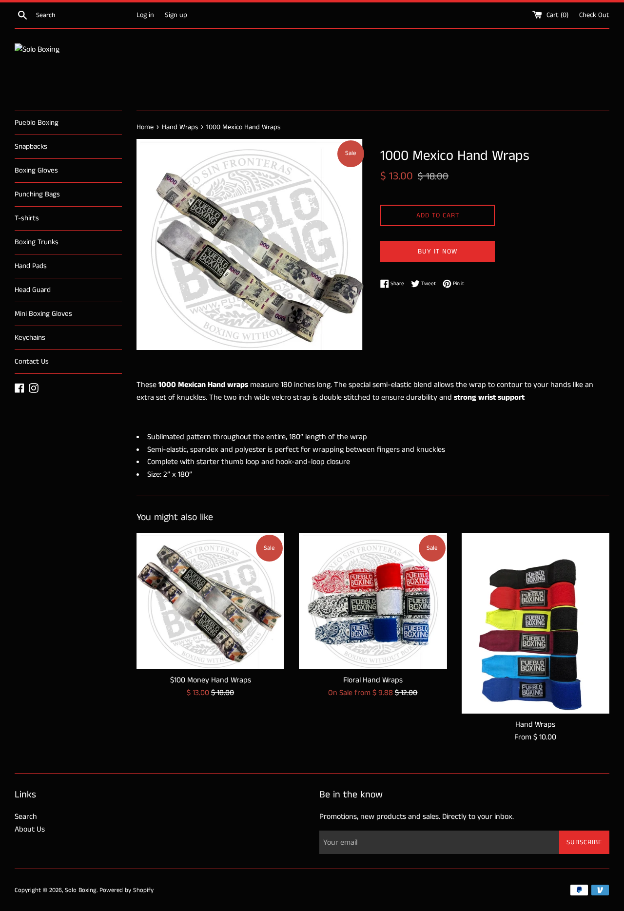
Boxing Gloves (36, 170)
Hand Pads (31, 266)
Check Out (594, 15)
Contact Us (32, 361)
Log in (145, 15)
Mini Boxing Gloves (43, 314)
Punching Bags (37, 194)
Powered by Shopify (126, 890)
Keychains (30, 337)
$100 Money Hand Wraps (210, 680)
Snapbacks (31, 146)
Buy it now (437, 251)
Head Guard (33, 290)
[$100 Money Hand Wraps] (210, 601)
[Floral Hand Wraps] (373, 601)
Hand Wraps (535, 724)
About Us (30, 829)
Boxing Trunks (36, 242)
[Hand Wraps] (535, 623)
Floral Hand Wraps (373, 680)
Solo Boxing (81, 890)
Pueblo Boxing (36, 122)
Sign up (176, 15)
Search (26, 816)
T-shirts (27, 218)
